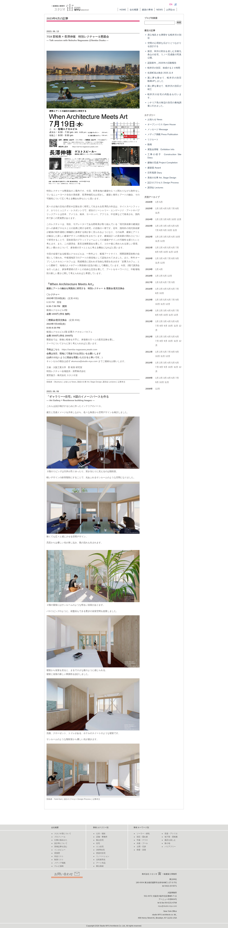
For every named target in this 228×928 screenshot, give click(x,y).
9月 (165, 230)
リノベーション (102, 856)
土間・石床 (141, 846)
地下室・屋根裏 (171, 837)
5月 (161, 202)
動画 (150, 144)
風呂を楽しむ (170, 840)
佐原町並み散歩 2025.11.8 (160, 73)
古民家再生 (100, 860)
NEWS (159, 9)
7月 (173, 208)
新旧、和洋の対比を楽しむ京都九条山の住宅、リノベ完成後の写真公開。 (164, 54)
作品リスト (59, 856)
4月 (165, 208)
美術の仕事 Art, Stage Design (89, 382)
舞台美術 (100, 866)
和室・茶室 (141, 850)
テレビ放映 (59, 866)
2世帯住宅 (100, 850)
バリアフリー (170, 846)
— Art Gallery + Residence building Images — (71, 400)
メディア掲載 (59, 863)
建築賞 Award (154, 167)
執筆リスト (59, 860)
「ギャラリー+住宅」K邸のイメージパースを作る (78, 396)
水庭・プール (142, 843)
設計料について (60, 843)
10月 (173, 219)
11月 (157, 213)
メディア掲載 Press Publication (163, 134)
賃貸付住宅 (100, 853)
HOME (123, 9)
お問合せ (170, 9)
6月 (173, 236)
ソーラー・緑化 (143, 833)
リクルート (153, 139)
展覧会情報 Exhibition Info (161, 149)
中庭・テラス (142, 840)
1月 (157, 202)
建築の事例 (147, 9)
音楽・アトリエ (171, 833)
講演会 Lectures (109, 382)
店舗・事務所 (101, 837)
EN (170, 4)
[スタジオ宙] (70, 5)
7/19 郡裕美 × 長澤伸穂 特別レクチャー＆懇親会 (78, 36)
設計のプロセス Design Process (77, 799)
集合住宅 (100, 840)
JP (175, 4)
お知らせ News (70, 382)
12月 (179, 219)
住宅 (98, 843)
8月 (177, 208)
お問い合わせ (63, 874)
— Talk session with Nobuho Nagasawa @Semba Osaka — (77, 40)
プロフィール (59, 837)
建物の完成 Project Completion (163, 162)
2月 (161, 219)
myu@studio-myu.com (167, 906)
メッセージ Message (158, 129)
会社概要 (134, 9)
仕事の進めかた (60, 840)
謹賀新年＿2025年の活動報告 (162, 63)
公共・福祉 (100, 833)
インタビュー (59, 850)
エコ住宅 (100, 846)
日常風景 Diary (155, 172)
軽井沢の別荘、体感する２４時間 (164, 68)
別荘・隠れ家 (142, 837)
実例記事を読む (60, 846)
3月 (161, 208)
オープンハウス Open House (162, 124)
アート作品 (100, 863)
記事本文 (121, 382)
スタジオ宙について (62, 833)
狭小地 (167, 843)
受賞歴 (57, 853)
